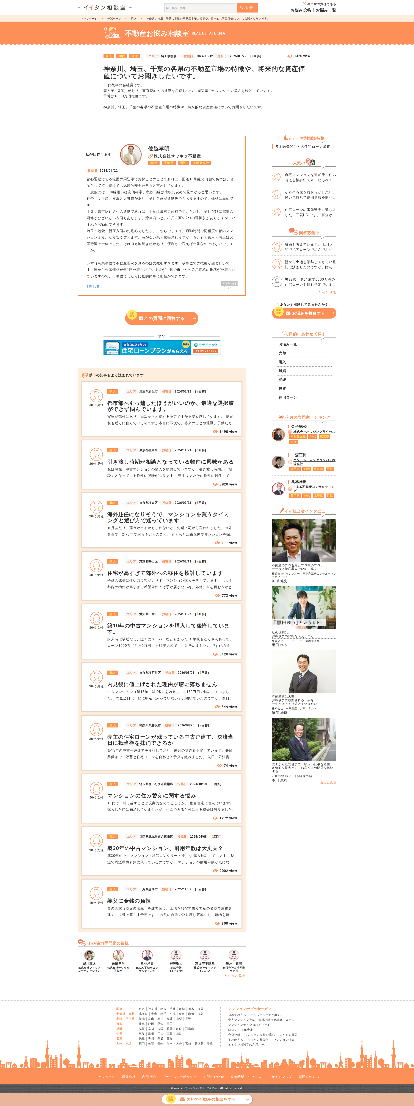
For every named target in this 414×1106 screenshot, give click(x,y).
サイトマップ (281, 1077)
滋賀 (142, 1028)
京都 (151, 1028)
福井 (170, 1018)
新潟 (142, 1018)
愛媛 (160, 1038)
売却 (282, 353)
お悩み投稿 (301, 10)
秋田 (182, 1013)
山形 (191, 1013)
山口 (179, 1033)
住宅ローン (288, 397)
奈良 (179, 1028)
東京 (142, 1008)
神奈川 (152, 1008)
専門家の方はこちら (321, 4)
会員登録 (234, 1034)
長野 (188, 1018)
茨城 (182, 1008)
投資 (282, 388)
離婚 (282, 371)
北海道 (143, 1013)
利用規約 (149, 1077)
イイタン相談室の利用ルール (247, 1044)
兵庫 (170, 1028)
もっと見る (236, 975)
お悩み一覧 (326, 10)
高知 (170, 1038)
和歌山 (189, 1028)
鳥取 (142, 1033)
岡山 (160, 1033)
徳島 (142, 1038)
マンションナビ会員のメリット (249, 1024)
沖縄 (210, 1043)
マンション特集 (284, 1039)
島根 (151, 1033)
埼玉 (163, 1008)
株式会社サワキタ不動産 (177, 156)
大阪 (160, 1028)
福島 (201, 1013)
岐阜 (142, 1023)
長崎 (160, 1043)
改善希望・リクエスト (248, 1077)
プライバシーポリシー (179, 1077)
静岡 (151, 1023)
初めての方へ (237, 1014)
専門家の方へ (309, 1077)
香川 (151, 1038)
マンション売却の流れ (260, 1034)
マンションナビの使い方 (267, 1014)
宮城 (173, 1013)
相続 (282, 380)
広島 (170, 1033)
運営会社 (129, 1077)
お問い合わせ (213, 1077)
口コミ (232, 1029)
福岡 (142, 1043)
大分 (179, 1043)
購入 (134, 18)
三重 (170, 1023)
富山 (151, 1018)
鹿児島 (199, 1043)
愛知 (160, 1023)
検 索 (249, 8)
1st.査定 (247, 1029)
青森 (154, 1013)
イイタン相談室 (258, 1039)
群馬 (201, 1008)
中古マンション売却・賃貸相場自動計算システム (261, 1019)
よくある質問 (288, 1034)
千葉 (173, 1008)
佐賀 (151, 1043)
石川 (160, 1018)
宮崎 (188, 1043)
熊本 (170, 1043)
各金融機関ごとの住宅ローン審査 (302, 147)
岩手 (163, 1013)
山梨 (179, 1018)
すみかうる (235, 1039)
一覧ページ (114, 18)
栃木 (191, 1008)
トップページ (89, 18)
